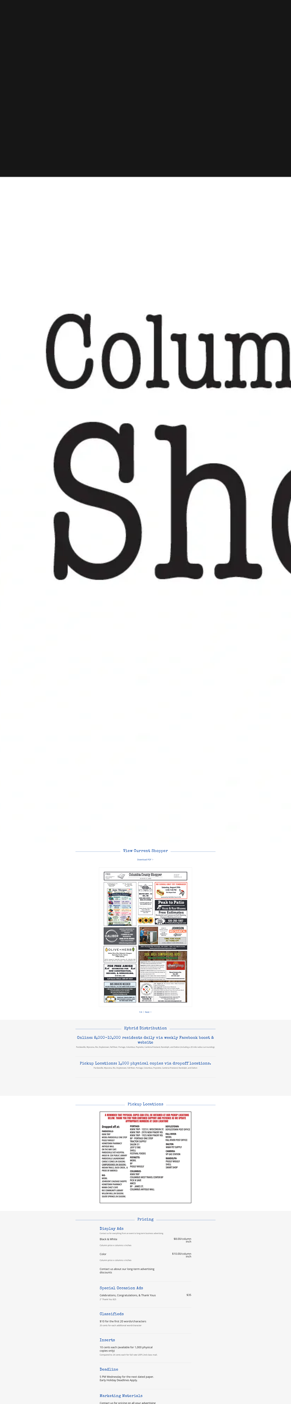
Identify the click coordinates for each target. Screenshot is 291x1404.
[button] (148, 1012)
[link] (145, 859)
